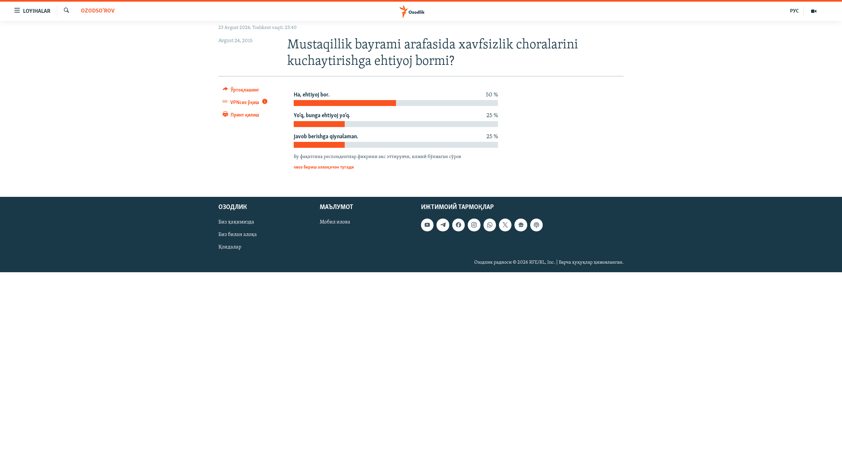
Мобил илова (335, 222)
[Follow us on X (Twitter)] (505, 225)
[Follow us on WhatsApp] (489, 225)
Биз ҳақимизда (236, 222)
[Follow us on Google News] (520, 225)
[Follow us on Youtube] (427, 225)
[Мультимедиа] (814, 11)
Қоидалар (229, 247)
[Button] (241, 91)
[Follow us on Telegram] (442, 225)
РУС (794, 11)
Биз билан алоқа (237, 234)
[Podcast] (536, 225)
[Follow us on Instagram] (474, 225)
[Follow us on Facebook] (458, 225)
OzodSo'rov (97, 11)
